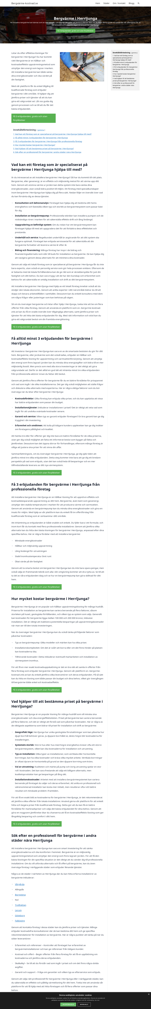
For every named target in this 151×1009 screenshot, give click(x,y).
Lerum (18, 910)
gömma (41, 130)
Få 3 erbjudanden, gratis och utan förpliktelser (75, 31)
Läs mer (97, 1000)
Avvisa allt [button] (84, 1004)
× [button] (148, 994)
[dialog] (75, 1000)
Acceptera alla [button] (68, 1004)
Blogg (131, 3)
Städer (106, 3)
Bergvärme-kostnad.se (24, 3)
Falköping (20, 920)
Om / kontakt (119, 3)
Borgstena (20, 894)
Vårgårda (19, 884)
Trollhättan (20, 905)
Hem (97, 3)
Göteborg (20, 915)
